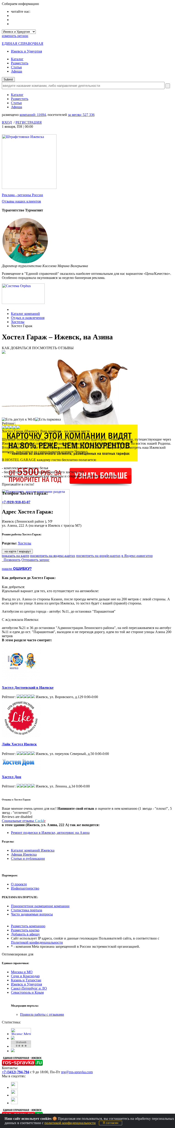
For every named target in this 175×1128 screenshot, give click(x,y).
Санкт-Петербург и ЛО (29, 988)
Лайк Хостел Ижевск (19, 744)
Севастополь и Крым (27, 992)
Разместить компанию (28, 926)
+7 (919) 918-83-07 (16, 502)
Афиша (16, 71)
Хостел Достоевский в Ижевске (28, 687)
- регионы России (22, 195)
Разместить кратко (25, 930)
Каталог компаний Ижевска (32, 850)
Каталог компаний (25, 314)
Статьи (16, 67)
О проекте (19, 884)
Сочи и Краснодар (25, 976)
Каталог (17, 59)
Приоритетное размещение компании (40, 906)
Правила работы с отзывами (42, 1014)
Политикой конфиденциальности (37, 942)
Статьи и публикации (28, 858)
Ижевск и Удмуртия (26, 51)
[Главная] (12, 309)
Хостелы (17, 322)
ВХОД (7, 122)
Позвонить (11, 560)
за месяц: (81, 115)
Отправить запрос (35, 560)
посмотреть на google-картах (98, 556)
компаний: (33, 115)
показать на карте (15, 556)
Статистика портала (26, 910)
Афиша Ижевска (24, 854)
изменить (15, 36)
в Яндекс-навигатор (137, 556)
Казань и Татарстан (26, 980)
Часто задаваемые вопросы (32, 914)
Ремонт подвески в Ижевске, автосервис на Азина (50, 833)
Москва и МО (22, 972)
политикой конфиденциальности (70, 1123)
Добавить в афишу (25, 934)
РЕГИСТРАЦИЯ (28, 122)
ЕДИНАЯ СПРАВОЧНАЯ (22, 43)
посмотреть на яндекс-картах (52, 556)
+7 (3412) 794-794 (15, 1072)
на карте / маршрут (17, 551)
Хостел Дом (11, 777)
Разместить (19, 63)
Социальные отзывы (24, 821)
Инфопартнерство (25, 888)
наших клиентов (21, 201)
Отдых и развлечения (27, 318)
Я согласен (110, 1123)
